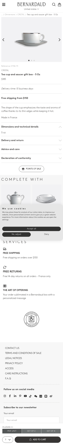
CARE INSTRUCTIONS (16, 374)
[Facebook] (9, 396)
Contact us (12, 348)
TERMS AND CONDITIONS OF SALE (23, 353)
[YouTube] (25, 396)
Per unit (11, 431)
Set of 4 (51, 431)
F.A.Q (8, 379)
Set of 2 (31, 431)
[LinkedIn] (15, 396)
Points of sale (33, 169)
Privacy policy (14, 363)
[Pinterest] (20, 396)
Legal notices (13, 358)
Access (9, 368)
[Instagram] (4, 396)
